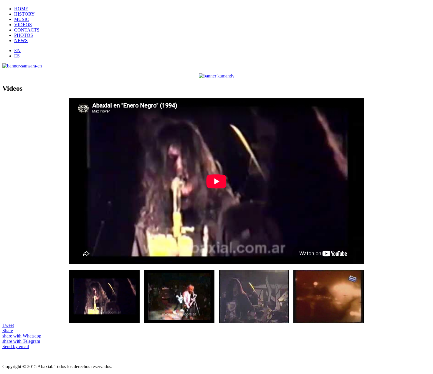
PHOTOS (23, 35)
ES (17, 55)
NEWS (21, 40)
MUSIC (21, 19)
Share (7, 330)
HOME (21, 8)
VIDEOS (23, 24)
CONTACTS (26, 29)
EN (17, 50)
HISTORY (24, 13)
